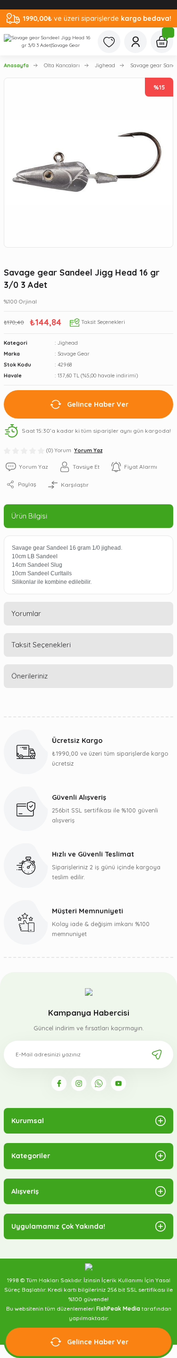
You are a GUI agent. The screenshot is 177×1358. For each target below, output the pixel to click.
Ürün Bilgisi (29, 515)
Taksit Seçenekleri (41, 644)
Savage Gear (74, 353)
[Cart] (162, 41)
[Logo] (47, 41)
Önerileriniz (29, 675)
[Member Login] (135, 41)
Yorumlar (26, 613)
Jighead (68, 343)
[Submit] (157, 1054)
